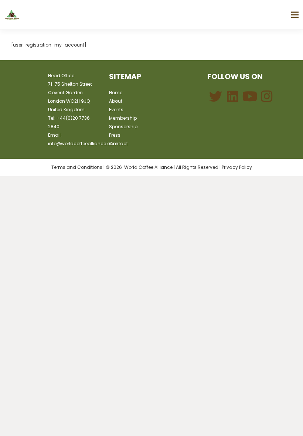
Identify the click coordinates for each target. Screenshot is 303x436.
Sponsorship (123, 126)
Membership (123, 118)
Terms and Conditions (76, 167)
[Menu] (294, 15)
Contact (118, 143)
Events (116, 109)
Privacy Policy (237, 167)
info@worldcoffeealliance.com (83, 143)
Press (114, 135)
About (115, 101)
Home (115, 92)
